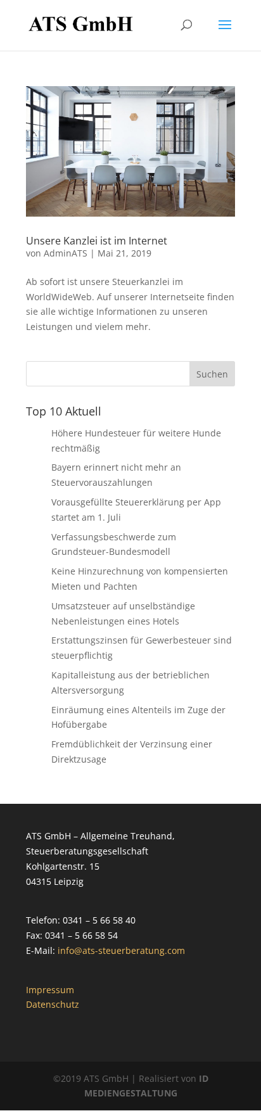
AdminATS (65, 253)
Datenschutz (52, 1004)
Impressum (50, 990)
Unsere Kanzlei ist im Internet (96, 241)
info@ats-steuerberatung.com (121, 950)
